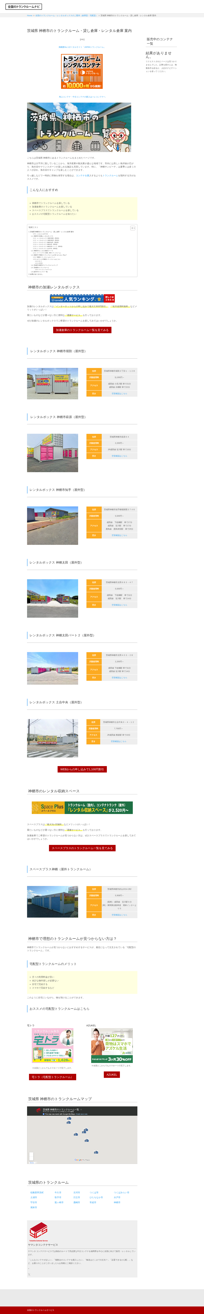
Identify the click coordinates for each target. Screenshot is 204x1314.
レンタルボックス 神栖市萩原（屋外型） (48, 240)
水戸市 (117, 1197)
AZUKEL (41, 263)
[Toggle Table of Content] (131, 228)
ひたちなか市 (96, 1197)
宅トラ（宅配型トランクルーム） (52, 1077)
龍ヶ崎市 (59, 1202)
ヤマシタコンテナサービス (45, 269)
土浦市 (33, 1197)
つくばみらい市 (121, 1192)
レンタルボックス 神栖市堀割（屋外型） (48, 238)
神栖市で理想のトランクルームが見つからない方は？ (50, 255)
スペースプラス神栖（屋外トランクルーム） (49, 253)
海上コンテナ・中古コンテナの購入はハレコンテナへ (82, 97)
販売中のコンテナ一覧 (41, 271)
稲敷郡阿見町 (37, 1192)
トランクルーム (110, 175)
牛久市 (58, 1192)
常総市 (93, 1202)
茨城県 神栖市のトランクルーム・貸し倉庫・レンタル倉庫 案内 (52, 232)
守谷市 (33, 1202)
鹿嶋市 (76, 1202)
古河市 (76, 1192)
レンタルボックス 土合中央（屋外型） (47, 248)
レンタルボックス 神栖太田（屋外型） (47, 244)
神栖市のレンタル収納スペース (43, 250)
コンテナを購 (82, 175)
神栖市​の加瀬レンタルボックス (43, 236)
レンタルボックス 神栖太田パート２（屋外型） (50, 246)
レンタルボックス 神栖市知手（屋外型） (48, 242)
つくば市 (94, 1192)
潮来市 (33, 1207)
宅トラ (40, 261)
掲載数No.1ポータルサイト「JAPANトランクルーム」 (82, 47)
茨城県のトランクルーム (41, 267)
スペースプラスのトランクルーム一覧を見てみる (82, 848)
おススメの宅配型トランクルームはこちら (48, 259)
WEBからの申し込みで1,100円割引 (82, 769)
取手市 (58, 1197)
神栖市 (117, 1202)
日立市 (76, 1197)
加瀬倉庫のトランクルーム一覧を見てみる (82, 330)
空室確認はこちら (119, 393)
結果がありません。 (37, 274)
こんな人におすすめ (42, 234)
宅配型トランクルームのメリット (46, 257)
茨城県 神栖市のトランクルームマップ (46, 265)
